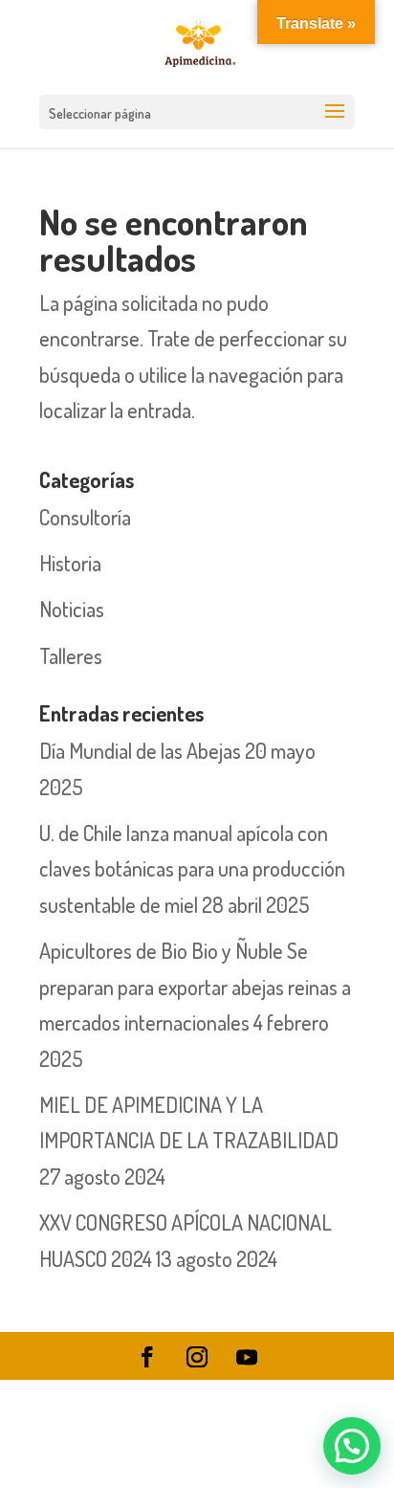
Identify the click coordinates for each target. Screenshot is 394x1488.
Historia (70, 562)
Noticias (71, 608)
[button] (352, 1446)
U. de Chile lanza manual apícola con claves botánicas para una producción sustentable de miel (192, 868)
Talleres (70, 655)
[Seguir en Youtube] (247, 1357)
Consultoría (85, 516)
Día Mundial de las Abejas (140, 750)
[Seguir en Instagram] (197, 1357)
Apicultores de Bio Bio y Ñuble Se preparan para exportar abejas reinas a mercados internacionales (195, 986)
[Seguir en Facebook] (147, 1357)
